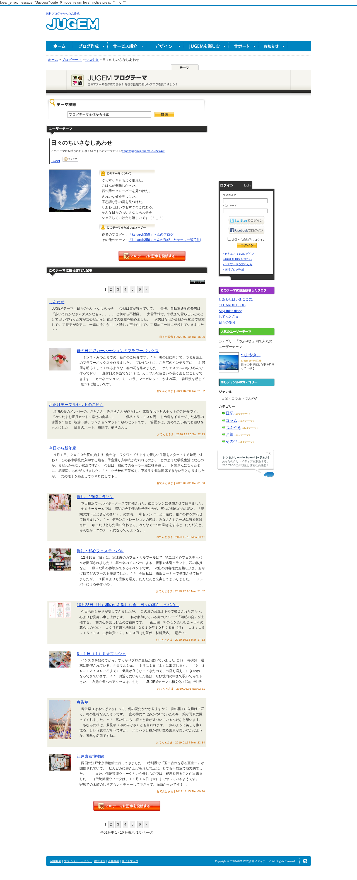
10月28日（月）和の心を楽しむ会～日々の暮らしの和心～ (128, 604)
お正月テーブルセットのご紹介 (76, 404)
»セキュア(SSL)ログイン (238, 253)
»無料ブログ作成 (233, 269)
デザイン (164, 46)
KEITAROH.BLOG (232, 305)
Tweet (55, 161)
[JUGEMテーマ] (185, 67)
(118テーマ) (242, 434)
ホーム (59, 46)
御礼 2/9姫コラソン (95, 496)
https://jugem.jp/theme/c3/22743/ (143, 150)
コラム (231, 420)
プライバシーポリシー (78, 861)
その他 (231, 441)
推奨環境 (99, 861)
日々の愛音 (227, 322)
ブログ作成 (90, 46)
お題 (229, 434)
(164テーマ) (246, 441)
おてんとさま (229, 317)
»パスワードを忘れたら (237, 264)
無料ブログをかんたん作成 (62, 13)
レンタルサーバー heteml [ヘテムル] (246, 457)
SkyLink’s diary (230, 311)
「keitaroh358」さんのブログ (151, 234)
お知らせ (272, 46)
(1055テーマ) (243, 413)
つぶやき (233, 427)
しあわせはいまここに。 (237, 299)
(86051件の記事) (251, 360)
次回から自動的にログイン (248, 239)
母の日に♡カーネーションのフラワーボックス (118, 350)
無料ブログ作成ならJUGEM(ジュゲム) (72, 27)
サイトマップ (130, 861)
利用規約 (55, 861)
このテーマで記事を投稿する (152, 256)
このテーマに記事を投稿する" (126, 806)
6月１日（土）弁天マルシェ (101, 653)
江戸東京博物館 (90, 756)
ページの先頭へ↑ (305, 861)
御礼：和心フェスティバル (100, 551)
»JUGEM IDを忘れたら (237, 258)
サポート (243, 46)
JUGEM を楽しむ (205, 46)
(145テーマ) (246, 420)
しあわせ (56, 302)
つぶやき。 (250, 355)
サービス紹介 (127, 46)
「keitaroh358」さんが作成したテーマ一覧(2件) (165, 240)
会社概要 (113, 861)
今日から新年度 (62, 448)
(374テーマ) (249, 427)
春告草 (82, 702)
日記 (229, 413)
